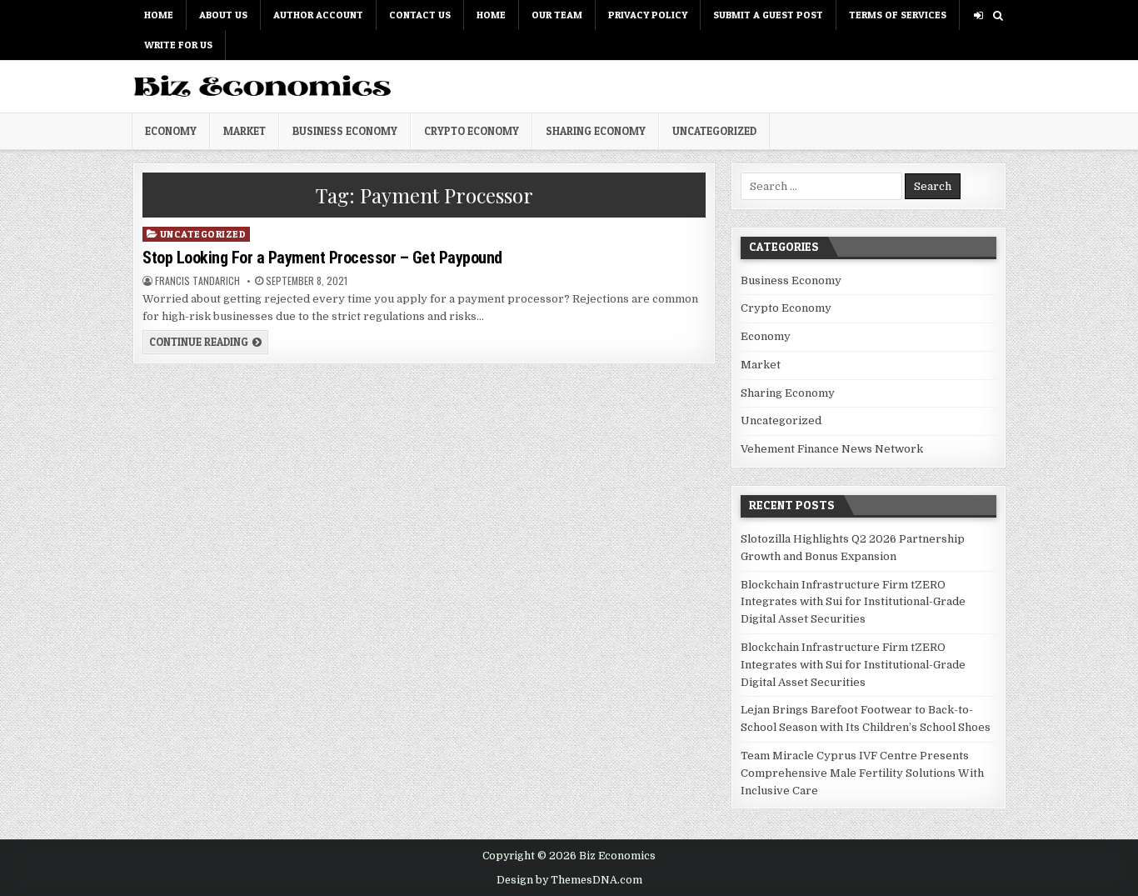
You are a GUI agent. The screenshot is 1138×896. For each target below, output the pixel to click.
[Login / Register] (978, 15)
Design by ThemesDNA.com (569, 880)
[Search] (998, 15)
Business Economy (344, 131)
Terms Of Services (897, 14)
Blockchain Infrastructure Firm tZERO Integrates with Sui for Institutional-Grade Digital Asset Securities (853, 602)
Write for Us (178, 44)
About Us (223, 14)
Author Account (318, 14)
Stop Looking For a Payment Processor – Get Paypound (322, 258)
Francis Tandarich (197, 281)
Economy (171, 131)
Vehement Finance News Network (832, 449)
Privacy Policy (647, 14)
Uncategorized (714, 131)
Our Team (557, 14)
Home (158, 14)
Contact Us (420, 14)
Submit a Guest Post (768, 14)
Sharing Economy (596, 131)
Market (244, 131)
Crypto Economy (471, 131)
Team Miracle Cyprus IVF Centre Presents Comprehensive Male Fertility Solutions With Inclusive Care (862, 773)
